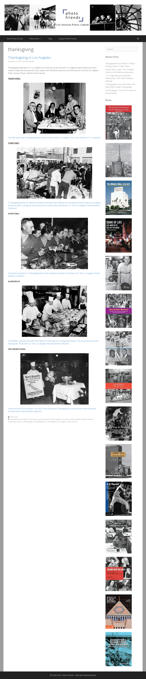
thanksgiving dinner (40, 421)
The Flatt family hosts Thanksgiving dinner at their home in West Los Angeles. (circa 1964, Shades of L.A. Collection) (54, 137)
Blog (50, 38)
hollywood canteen (63, 419)
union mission (73, 421)
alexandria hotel (16, 419)
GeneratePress (89, 675)
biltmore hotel (28, 419)
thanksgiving (27, 421)
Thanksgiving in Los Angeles (29, 57)
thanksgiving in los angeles (57, 421)
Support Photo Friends (68, 38)
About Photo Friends (15, 38)
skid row (20, 421)
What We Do (34, 38)
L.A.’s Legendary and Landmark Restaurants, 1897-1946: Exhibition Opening (120, 78)
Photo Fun (14, 417)
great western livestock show (44, 419)
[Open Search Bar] (138, 38)
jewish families (75, 419)
